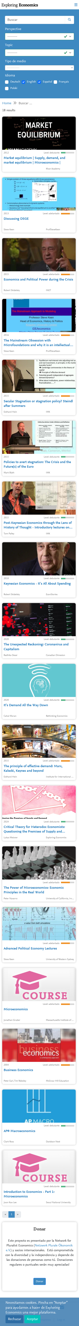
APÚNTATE (65, 63)
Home (6, 103)
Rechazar (14, 1319)
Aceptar (32, 1319)
